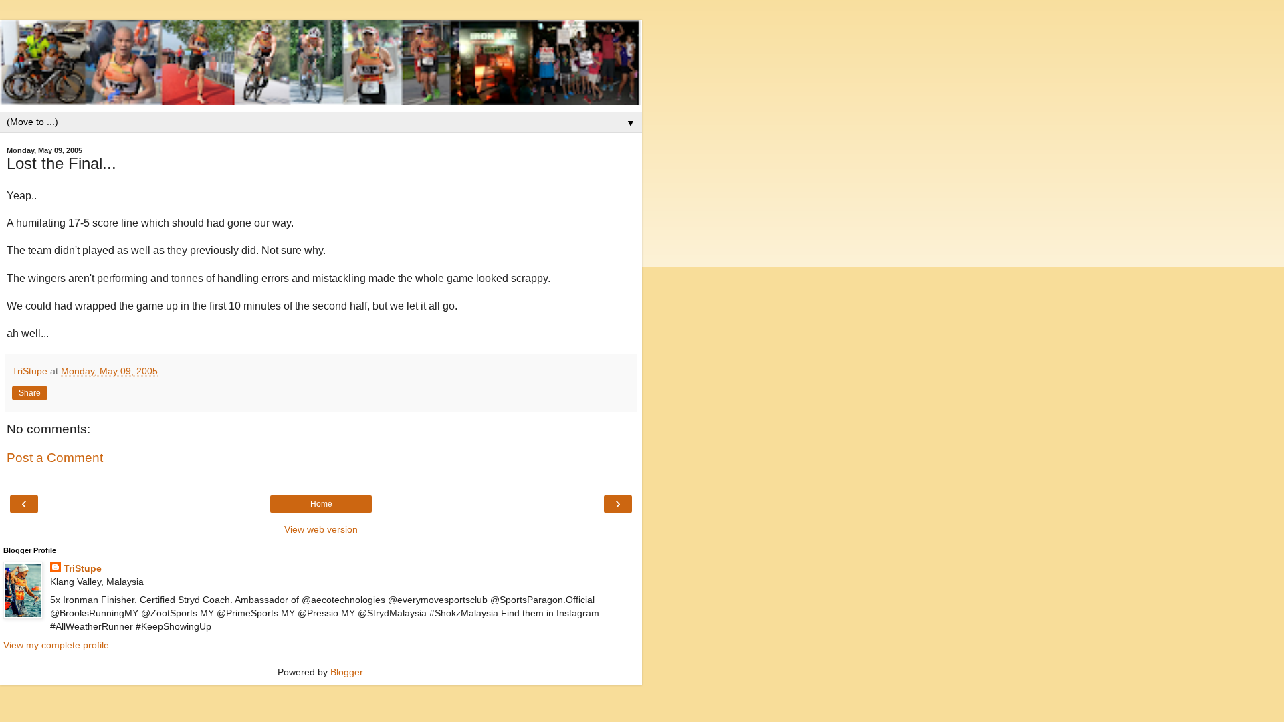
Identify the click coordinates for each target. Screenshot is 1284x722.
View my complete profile (56, 645)
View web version (321, 529)
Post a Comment (55, 458)
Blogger (346, 672)
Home (321, 504)
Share (30, 393)
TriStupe (83, 568)
